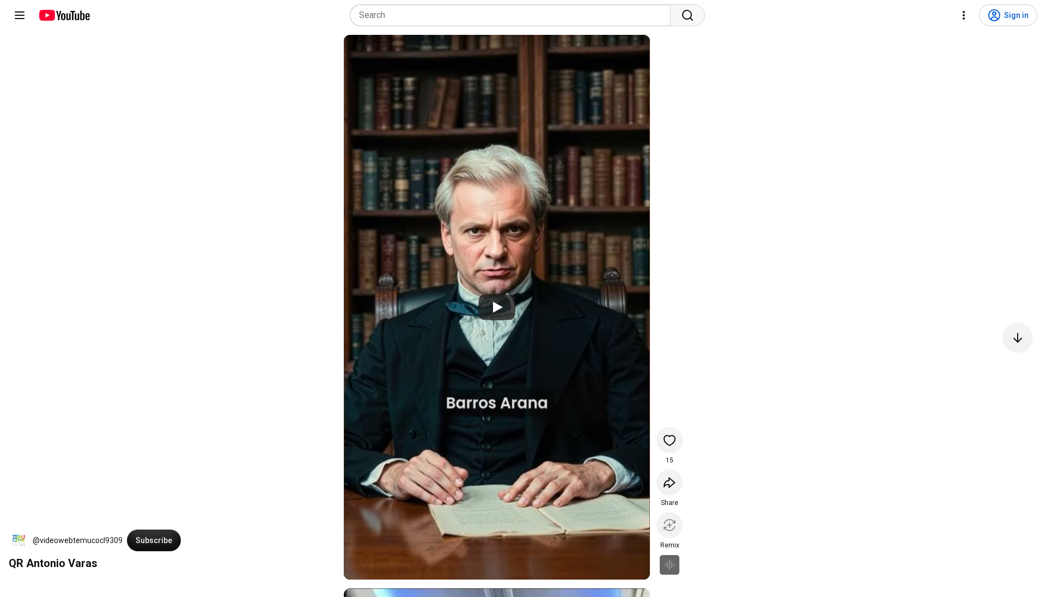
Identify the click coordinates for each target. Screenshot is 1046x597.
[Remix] (669, 525)
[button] (18, 540)
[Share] (669, 483)
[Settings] (963, 15)
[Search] (687, 15)
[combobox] (513, 15)
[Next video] (1017, 337)
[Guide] (19, 15)
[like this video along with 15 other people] (669, 440)
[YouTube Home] (64, 15)
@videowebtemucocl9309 (78, 540)
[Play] (496, 307)
